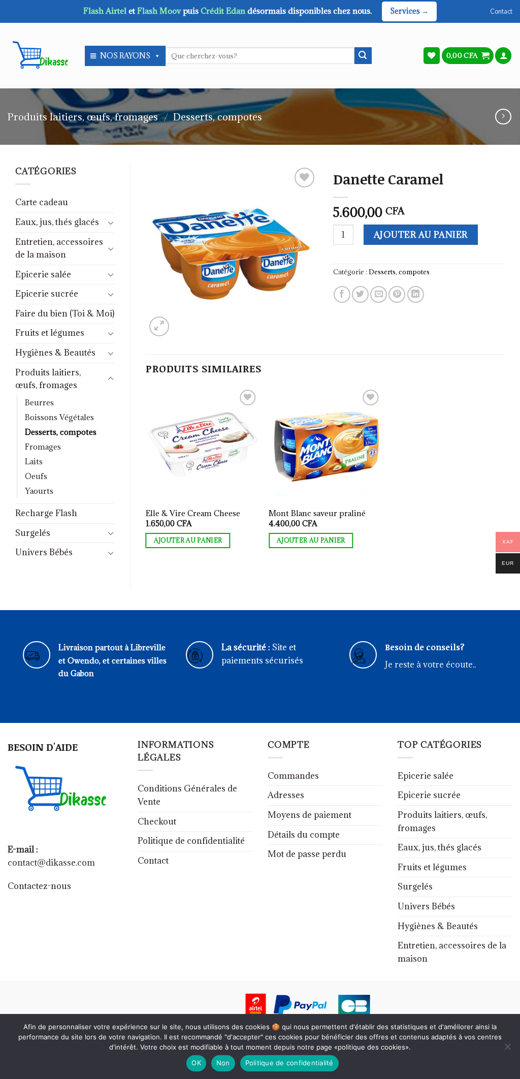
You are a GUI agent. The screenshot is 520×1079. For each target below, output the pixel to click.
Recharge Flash (46, 513)
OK (196, 1063)
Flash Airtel (105, 11)
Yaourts (39, 491)
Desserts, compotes (217, 116)
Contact (501, 11)
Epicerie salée (43, 274)
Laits (34, 461)
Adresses (286, 795)
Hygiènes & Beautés (55, 352)
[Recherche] (363, 56)
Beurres (39, 402)
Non (223, 1063)
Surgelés (32, 532)
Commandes (293, 775)
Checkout (157, 821)
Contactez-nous (39, 886)
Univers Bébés (44, 552)
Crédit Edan (224, 11)
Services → (409, 11)
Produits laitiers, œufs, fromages (83, 116)
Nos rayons (125, 55)
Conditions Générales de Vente (187, 795)
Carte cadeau (41, 202)
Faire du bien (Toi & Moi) (64, 313)
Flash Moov (160, 11)
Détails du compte (304, 834)
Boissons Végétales (59, 417)
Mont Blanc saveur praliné (317, 513)
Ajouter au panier (421, 234)
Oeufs (36, 476)
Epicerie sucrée (46, 293)
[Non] (507, 1049)
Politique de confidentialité (191, 840)
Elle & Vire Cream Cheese (193, 513)
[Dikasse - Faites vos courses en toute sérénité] (39, 55)
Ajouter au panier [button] (188, 540)
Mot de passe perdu (307, 854)
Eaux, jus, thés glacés (57, 222)
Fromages (43, 447)
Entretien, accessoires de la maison (59, 248)
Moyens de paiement (309, 814)
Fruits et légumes (49, 332)
